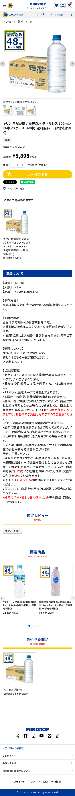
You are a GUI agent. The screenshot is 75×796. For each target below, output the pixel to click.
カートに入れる (27, 174)
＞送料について (13, 361)
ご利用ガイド (9, 755)
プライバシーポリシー (25, 781)
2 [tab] (33, 626)
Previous (4, 64)
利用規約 (44, 781)
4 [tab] (40, 626)
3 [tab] (37, 626)
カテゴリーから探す (13, 748)
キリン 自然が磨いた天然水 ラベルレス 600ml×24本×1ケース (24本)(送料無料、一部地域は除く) (16, 246)
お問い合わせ (9, 763)
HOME (7, 21)
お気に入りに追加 (15, 188)
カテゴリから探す (17, 14)
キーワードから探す (53, 14)
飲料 (20, 21)
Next (70, 64)
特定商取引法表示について (16, 770)
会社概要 (56, 781)
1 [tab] (29, 626)
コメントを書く (12, 531)
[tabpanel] (19, 589)
